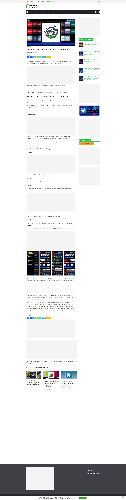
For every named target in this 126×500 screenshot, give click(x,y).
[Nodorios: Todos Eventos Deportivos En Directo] (69, 371)
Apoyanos (89, 476)
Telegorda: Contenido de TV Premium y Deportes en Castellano (51, 384)
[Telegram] (44, 57)
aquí (61, 92)
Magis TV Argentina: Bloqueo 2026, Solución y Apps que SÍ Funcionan (50, 2)
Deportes (29, 46)
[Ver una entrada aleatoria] (98, 12)
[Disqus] (51, 408)
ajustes (73, 498)
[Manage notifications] (123, 497)
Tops (41, 12)
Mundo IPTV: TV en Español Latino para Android (37, 362)
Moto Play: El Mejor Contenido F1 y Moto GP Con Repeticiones (33, 382)
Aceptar (83, 498)
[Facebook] (29, 57)
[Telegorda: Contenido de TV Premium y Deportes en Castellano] (51, 371)
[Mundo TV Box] (27, 12)
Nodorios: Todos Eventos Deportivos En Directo (68, 383)
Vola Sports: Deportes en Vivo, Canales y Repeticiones (52, 89)
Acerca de (89, 467)
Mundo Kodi (69, 12)
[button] (37, 12)
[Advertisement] (51, 75)
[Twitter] (34, 57)
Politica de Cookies (91, 470)
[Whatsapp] (39, 57)
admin (37, 52)
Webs (47, 12)
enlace (67, 310)
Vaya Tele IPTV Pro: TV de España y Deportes (64, 361)
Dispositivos (61, 12)
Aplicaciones (33, 12)
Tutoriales (53, 12)
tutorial (62, 142)
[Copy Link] (48, 57)
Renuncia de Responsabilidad (93, 473)
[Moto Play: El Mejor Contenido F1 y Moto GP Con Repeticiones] (33, 371)
